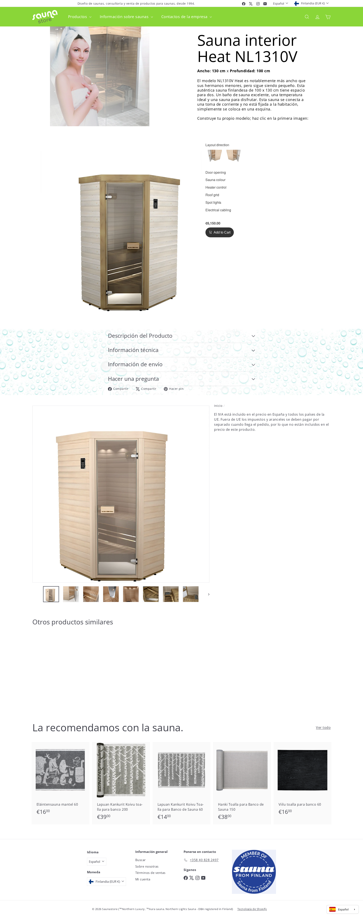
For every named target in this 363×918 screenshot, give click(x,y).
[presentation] (217, 144)
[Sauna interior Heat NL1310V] (55, 670)
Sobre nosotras (147, 866)
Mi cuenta (142, 879)
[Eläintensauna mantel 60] (60, 781)
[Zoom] (121, 494)
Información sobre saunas (125, 16)
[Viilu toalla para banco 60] (302, 781)
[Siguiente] (206, 594)
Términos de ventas (150, 873)
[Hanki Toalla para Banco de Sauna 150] (242, 783)
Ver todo (323, 727)
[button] (215, 157)
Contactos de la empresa (185, 16)
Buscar (140, 860)
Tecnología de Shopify (252, 909)
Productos (78, 16)
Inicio (218, 406)
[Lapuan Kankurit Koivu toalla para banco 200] (121, 783)
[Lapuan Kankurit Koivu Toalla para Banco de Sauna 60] (181, 783)
